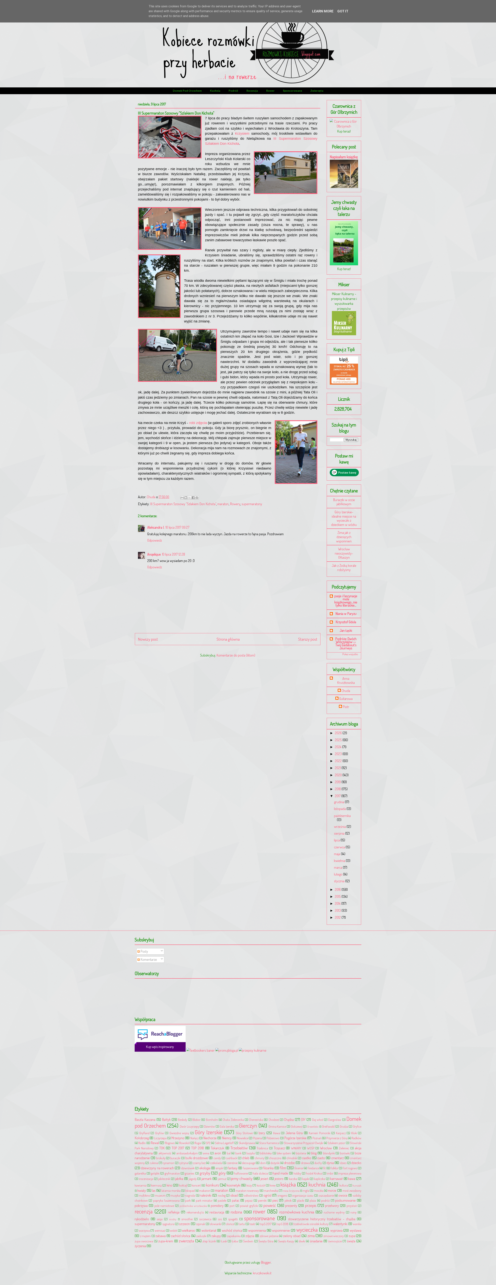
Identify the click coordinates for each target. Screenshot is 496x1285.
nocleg (222, 1195)
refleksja (173, 1212)
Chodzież (274, 1120)
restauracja (216, 1212)
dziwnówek (188, 1168)
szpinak (200, 1224)
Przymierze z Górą (336, 1138)
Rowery (235, 504)
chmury (259, 1158)
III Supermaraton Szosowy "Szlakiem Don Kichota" (183, 504)
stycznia (339, 881)
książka (288, 1184)
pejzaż (248, 1200)
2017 (338, 796)
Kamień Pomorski (319, 1133)
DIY (303, 1119)
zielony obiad (292, 1236)
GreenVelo (313, 1126)
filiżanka (268, 1168)
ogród (267, 1195)
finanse (298, 1168)
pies (275, 1200)
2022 (339, 761)
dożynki (275, 1163)
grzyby (205, 1173)
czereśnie (232, 1163)
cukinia (154, 1163)
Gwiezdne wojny (179, 1133)
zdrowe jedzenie (269, 1236)
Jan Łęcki (346, 630)
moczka (319, 1190)
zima (311, 1235)
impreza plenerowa (349, 1173)
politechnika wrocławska (193, 1205)
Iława (276, 1133)
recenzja (252, 90)
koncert (196, 1185)
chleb (245, 1158)
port (232, 1206)
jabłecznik (164, 1179)
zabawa (161, 1236)
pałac (235, 1200)
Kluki (354, 1133)
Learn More (322, 11)
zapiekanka (234, 1236)
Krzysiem (243, 133)
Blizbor (196, 1120)
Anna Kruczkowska (346, 681)
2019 (338, 782)
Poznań (317, 1138)
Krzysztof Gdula (346, 622)
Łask (224, 1241)
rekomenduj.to (195, 1212)
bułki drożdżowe (196, 1158)
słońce (230, 1224)
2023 (339, 754)
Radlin (142, 1143)
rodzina (236, 1211)
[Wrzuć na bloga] (186, 498)
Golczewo (296, 1126)
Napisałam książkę (344, 156)
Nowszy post (148, 639)
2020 (339, 775)
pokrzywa (141, 1205)
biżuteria (301, 1153)
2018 (338, 789)
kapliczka (319, 1179)
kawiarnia (140, 1185)
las (154, 1190)
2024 (338, 747)
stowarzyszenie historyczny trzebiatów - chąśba (321, 1219)
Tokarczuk (217, 1148)
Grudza (344, 1126)
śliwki (302, 1241)
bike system (284, 1153)
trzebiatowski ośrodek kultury (310, 1224)
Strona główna (228, 639)
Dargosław (334, 1120)
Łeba (235, 1241)
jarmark (207, 1178)
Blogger (266, 1262)
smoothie (187, 1219)
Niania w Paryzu (345, 613)
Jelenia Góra (294, 1133)
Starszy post (307, 639)
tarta (242, 1224)
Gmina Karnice (277, 1126)
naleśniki (205, 1195)
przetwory (332, 1205)
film (283, 1167)
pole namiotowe (164, 1206)
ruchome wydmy (334, 1212)
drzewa (305, 1163)
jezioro (279, 1178)
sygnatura (168, 1224)
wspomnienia (257, 1230)
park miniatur (204, 1200)
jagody (193, 1179)
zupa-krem (165, 1241)
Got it (342, 11)
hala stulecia (260, 1173)
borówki (345, 1153)
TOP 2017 (178, 1148)
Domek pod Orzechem (187, 90)
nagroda (190, 1195)
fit (324, 1168)
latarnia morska (170, 1190)
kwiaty (141, 1190)
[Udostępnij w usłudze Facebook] (193, 498)
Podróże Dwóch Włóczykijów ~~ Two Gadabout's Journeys (345, 643)
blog (314, 1153)
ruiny (353, 1212)
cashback (231, 1158)
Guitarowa (346, 699)
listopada (340, 809)
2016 (338, 889)
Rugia (198, 1143)
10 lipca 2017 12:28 (173, 554)
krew (273, 1185)
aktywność (164, 1153)
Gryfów (159, 1133)
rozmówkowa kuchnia (296, 1211)
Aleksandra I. (155, 527)
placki (300, 1200)
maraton (223, 504)
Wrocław (326, 1148)
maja (337, 854)
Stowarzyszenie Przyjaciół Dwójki (303, 1143)
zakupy (216, 1236)
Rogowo (170, 1143)
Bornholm (212, 1120)
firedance (313, 1168)
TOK (162, 1148)
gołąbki (155, 1173)
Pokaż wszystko (350, 654)
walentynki (340, 1224)
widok (173, 1230)
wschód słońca (232, 1230)
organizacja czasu (302, 1195)
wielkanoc (188, 1230)
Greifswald (328, 1126)
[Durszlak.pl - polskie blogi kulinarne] (252, 1050)
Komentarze (148, 959)
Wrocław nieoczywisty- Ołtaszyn (344, 553)
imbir (330, 1173)
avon (217, 1153)
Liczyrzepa (160, 1138)
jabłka (179, 1178)
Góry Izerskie (208, 1132)
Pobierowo (273, 1138)
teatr (252, 1224)
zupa (352, 1236)
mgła (306, 1190)
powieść (269, 1205)
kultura (343, 1185)
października (342, 816)
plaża (313, 1200)
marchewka (271, 1190)
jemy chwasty (241, 1178)
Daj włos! (317, 1120)
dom (263, 1163)
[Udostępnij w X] (189, 498)
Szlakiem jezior (336, 1143)
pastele (222, 1200)
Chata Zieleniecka (233, 1120)
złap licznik (209, 1241)
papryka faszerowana (166, 1200)
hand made (280, 1173)
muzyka (175, 1195)
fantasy (233, 1168)
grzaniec (190, 1173)
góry (222, 1173)
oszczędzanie (326, 1195)
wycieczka (307, 1229)
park (188, 1200)
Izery (261, 1133)
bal (229, 1153)
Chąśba (289, 1119)
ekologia (204, 1168)
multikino (144, 1195)
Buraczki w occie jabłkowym (344, 502)
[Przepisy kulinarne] (344, 334)
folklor (334, 1168)
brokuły (160, 1158)
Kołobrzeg (142, 1138)
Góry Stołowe (244, 1133)
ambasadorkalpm (187, 1153)
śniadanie (316, 1241)
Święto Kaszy (286, 1241)
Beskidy (182, 1120)
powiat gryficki (249, 1206)
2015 (338, 896)
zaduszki (201, 1236)
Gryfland (144, 1133)
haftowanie (241, 1173)
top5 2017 (266, 1224)
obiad (234, 1195)
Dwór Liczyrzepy (189, 1126)
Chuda (346, 691)
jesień (264, 1178)
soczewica (205, 1219)
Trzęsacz (279, 1148)
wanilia (357, 1224)
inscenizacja (146, 1179)
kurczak (357, 1185)
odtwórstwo (251, 1195)
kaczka (293, 1179)
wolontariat (209, 1230)
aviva (206, 1153)
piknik (288, 1200)
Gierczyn (248, 1125)
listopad (190, 1190)
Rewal (155, 1143)
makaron (204, 1190)
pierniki (262, 1200)
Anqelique (154, 554)
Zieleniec (344, 1148)
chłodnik (292, 1158)
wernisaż (160, 1230)
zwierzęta (316, 90)
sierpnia (339, 833)
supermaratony (252, 504)
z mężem (145, 1236)
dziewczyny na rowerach (157, 1168)
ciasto (321, 1158)
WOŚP (310, 1148)
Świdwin (248, 1241)
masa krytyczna (291, 1190)
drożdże (289, 1163)
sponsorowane (292, 90)
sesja (160, 1219)
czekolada (216, 1163)
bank (238, 1153)
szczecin (184, 1224)
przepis (310, 1205)
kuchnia (215, 90)
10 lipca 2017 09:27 (177, 527)
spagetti (233, 1219)
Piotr (346, 707)
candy (217, 1158)
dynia (330, 1163)
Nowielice (242, 1138)
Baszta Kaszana (145, 1119)
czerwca (340, 847)
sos (220, 1219)
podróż (233, 90)
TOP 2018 (197, 1148)
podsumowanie (345, 1200)
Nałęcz (194, 1138)
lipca (337, 840)
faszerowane (250, 1168)
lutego (338, 874)
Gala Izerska (227, 1126)
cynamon (168, 1163)
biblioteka (266, 1153)
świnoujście (335, 1241)
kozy (249, 1185)
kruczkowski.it (262, 1273)
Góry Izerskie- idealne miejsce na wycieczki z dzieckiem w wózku (344, 518)
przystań (352, 1206)
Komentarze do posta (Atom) (235, 655)
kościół (261, 1185)
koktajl (183, 1185)
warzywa (144, 1230)
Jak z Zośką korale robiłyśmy (344, 567)
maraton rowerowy (247, 1190)
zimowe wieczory (333, 1236)
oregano (282, 1195)
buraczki (175, 1158)
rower (270, 90)
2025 (339, 740)
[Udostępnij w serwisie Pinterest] (197, 498)
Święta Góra (265, 1241)
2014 (338, 903)
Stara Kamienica (269, 1143)
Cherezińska (256, 1120)
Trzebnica (262, 1148)
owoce (342, 1195)
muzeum (160, 1195)
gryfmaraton (172, 1173)
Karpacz (341, 1133)
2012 (338, 917)
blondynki (329, 1153)
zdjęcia (249, 1236)
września (340, 826)
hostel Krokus (314, 1173)
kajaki (305, 1179)
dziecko (356, 1163)
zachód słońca (180, 1236)
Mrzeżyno (177, 1138)
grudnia (339, 802)
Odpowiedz (154, 540)
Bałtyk (166, 1119)
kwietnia (340, 860)
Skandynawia (247, 1143)
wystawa (355, 1230)
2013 (338, 910)
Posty (144, 951)
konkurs (212, 1185)
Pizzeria (257, 1138)
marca (338, 867)
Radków (356, 1138)
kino (169, 1185)
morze (332, 1190)
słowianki (215, 1224)
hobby (297, 1173)
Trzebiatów (239, 1147)
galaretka (140, 1173)
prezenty (291, 1205)
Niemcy (227, 1138)
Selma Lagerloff (224, 1143)
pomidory (217, 1205)
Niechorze (210, 1138)
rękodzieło (142, 1219)
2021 (338, 768)
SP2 (208, 1143)
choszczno (275, 1158)
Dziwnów (209, 1126)
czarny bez (199, 1163)
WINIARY (296, 1148)
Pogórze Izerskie (295, 1138)
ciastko (306, 1158)
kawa (351, 1178)
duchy (318, 1163)
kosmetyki (233, 1185)
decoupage (248, 1163)
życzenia (140, 1246)
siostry (172, 1219)
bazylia (250, 1153)
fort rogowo (350, 1168)
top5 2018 (282, 1224)
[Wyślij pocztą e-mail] (182, 498)
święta (351, 1241)
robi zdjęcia (197, 423)
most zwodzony (352, 1190)
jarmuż (222, 1179)
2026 (339, 733)
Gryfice (357, 1126)
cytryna (183, 1163)
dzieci (343, 1163)
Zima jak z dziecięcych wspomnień (344, 536)
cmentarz (337, 1158)
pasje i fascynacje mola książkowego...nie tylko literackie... (345, 600)
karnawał (336, 1178)
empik (219, 1168)
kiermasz (156, 1185)
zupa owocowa (144, 1241)
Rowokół (184, 1143)
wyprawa (336, 1230)
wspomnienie (281, 1230)
